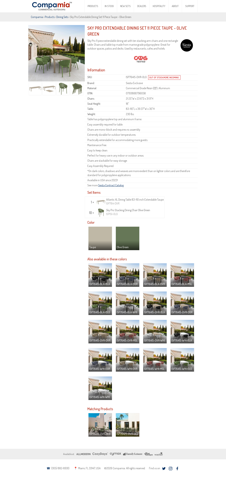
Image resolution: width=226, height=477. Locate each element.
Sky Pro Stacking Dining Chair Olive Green (128, 212)
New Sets (125, 6)
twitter (164, 469)
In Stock (109, 6)
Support (189, 6)
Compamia (37, 17)
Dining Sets (62, 17)
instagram (170, 469)
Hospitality (159, 6)
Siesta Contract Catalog (111, 185)
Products (93, 6)
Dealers (141, 6)
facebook (177, 469)
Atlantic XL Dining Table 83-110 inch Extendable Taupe (135, 201)
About (175, 6)
